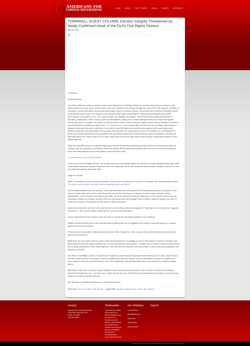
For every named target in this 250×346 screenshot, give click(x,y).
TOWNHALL (73, 93)
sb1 (144, 289)
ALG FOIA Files (133, 310)
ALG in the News (85, 289)
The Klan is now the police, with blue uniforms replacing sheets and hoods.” (99, 184)
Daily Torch (132, 318)
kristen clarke (136, 289)
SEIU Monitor (132, 323)
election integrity (123, 289)
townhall (150, 289)
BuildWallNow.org (134, 314)
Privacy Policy (180, 343)
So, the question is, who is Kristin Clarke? (85, 157)
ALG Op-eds (98, 289)
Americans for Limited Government (84, 7)
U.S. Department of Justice (116, 125)
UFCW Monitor (133, 327)
